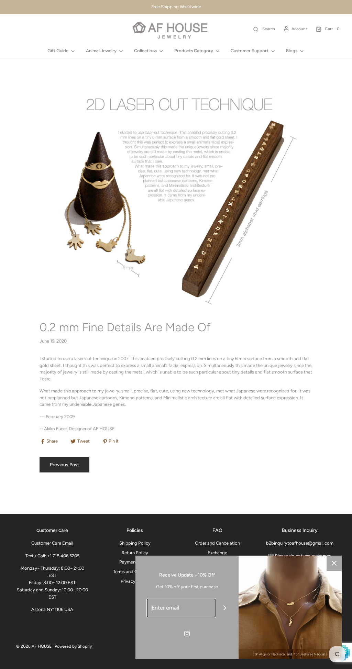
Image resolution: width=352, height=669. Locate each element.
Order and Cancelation (217, 543)
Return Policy (135, 552)
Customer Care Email (52, 543)
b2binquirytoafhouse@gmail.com (299, 543)
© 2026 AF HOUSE (34, 646)
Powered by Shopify (73, 646)
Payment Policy (135, 562)
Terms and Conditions (134, 571)
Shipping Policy (135, 543)
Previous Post (64, 465)
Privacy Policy (135, 581)
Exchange (217, 552)
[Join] (225, 608)
